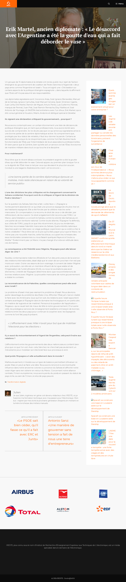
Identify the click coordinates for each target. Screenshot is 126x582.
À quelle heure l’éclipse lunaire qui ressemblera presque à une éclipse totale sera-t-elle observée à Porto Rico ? (103, 322)
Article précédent (29, 417)
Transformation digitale (16, 382)
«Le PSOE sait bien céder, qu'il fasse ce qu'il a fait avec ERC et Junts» (24, 430)
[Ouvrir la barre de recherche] (109, 3)
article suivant (55, 417)
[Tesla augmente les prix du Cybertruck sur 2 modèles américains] (98, 389)
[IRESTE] (8, 3)
